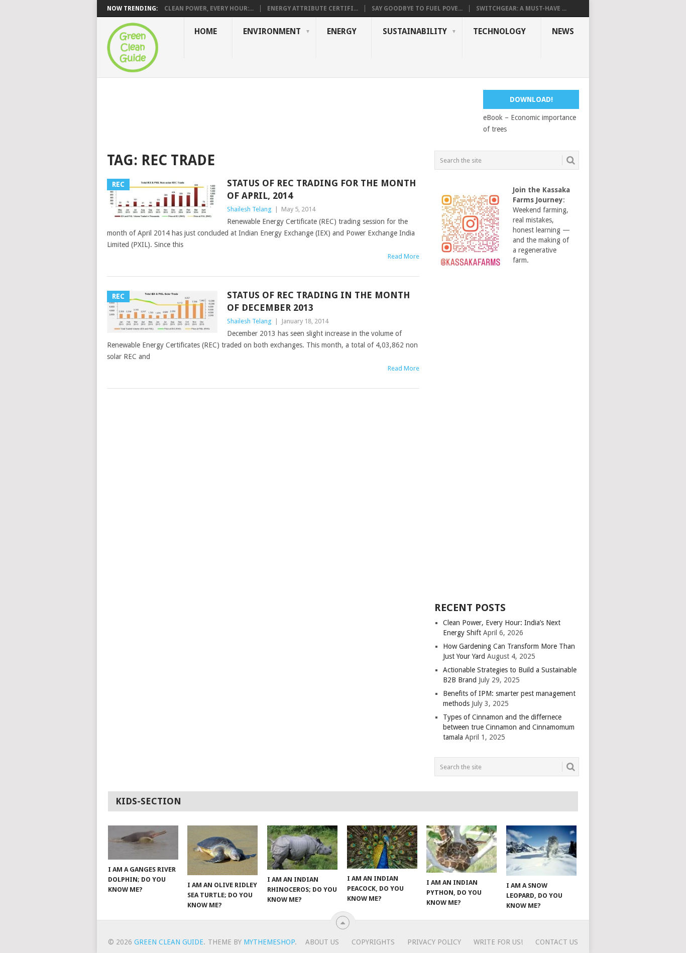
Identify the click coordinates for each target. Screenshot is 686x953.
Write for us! (498, 942)
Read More (403, 256)
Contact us (556, 942)
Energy (342, 31)
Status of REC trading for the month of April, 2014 (321, 189)
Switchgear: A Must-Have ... (521, 8)
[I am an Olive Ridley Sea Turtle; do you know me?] (222, 850)
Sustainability (415, 31)
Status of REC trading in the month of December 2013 (318, 301)
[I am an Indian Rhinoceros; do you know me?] (302, 847)
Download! (531, 99)
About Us (322, 942)
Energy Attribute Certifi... (312, 8)
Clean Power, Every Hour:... (209, 8)
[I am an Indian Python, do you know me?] (461, 849)
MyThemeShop (269, 942)
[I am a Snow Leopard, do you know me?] (541, 850)
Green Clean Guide (168, 942)
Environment (272, 31)
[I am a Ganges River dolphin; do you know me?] (143, 842)
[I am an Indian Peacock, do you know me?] (382, 847)
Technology (499, 31)
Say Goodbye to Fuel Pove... (417, 8)
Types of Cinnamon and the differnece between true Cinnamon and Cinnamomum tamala (509, 727)
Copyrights (373, 942)
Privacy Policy (434, 942)
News (563, 31)
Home (205, 31)
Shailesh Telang (249, 209)
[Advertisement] (290, 112)
